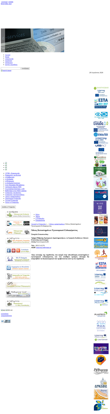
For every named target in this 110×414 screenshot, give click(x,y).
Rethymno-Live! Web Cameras (15, 191)
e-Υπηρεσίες (40, 218)
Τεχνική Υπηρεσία (11, 200)
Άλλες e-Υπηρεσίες (12, 202)
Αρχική (7, 55)
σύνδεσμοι (9, 63)
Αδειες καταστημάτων (13, 196)
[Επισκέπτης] (6, 165)
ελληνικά (4, 2)
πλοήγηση (8, 61)
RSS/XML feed (6, 4)
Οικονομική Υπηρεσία (13, 198)
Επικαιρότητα (40, 220)
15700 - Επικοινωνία (12, 173)
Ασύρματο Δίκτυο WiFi (13, 187)
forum (7, 57)
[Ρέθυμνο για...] (6, 169)
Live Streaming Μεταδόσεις (14, 185)
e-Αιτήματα (9, 179)
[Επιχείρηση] (6, 167)
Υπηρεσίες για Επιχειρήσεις (14, 195)
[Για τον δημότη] (6, 163)
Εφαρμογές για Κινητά (13, 175)
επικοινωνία (9, 59)
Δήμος (38, 216)
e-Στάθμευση (9, 177)
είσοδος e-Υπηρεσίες (8, 207)
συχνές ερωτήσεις (11, 64)
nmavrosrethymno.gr (43, 247)
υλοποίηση (4, 314)
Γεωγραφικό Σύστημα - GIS (14, 189)
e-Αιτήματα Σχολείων (12, 183)
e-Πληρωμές (9, 181)
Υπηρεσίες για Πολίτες (13, 193)
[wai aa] (5, 322)
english (10, 2)
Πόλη (37, 214)
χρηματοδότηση (6, 316)
